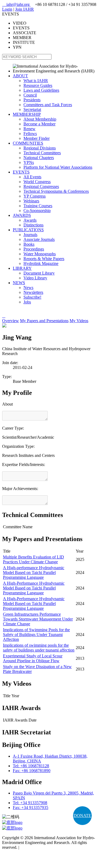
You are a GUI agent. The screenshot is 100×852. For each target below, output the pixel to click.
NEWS (19, 282)
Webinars (31, 201)
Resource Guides (37, 85)
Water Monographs (39, 254)
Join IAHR (24, 9)
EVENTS (21, 172)
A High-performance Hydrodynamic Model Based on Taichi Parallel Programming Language (33, 572)
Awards (30, 220)
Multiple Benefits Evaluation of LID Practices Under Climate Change (33, 559)
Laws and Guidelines (41, 90)
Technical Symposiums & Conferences (56, 191)
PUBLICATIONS (28, 230)
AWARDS (22, 215)
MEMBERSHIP (27, 114)
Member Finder (36, 138)
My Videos (79, 320)
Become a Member (39, 124)
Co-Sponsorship (37, 210)
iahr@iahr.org (16, 4)
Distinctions (33, 225)
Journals (30, 234)
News (28, 287)
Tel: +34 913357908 (30, 802)
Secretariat (32, 109)
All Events (32, 177)
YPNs (28, 162)
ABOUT (20, 76)
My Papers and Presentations (44, 320)
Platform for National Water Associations (57, 167)
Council (30, 95)
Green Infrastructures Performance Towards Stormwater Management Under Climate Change (38, 619)
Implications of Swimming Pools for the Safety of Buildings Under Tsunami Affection (36, 634)
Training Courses (37, 205)
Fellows (30, 133)
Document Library (39, 273)
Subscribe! (32, 297)
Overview (10, 320)
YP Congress (34, 196)
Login (7, 9)
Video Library (35, 278)
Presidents (32, 100)
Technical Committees (42, 153)
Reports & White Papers (43, 258)
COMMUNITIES (28, 143)
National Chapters (38, 157)
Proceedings (33, 249)
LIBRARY (22, 268)
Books (28, 244)
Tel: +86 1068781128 (31, 766)
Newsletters (33, 292)
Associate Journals (39, 239)
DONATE (82, 815)
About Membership (39, 119)
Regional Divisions (39, 148)
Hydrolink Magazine (40, 263)
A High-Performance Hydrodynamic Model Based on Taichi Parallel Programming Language (34, 588)
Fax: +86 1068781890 (31, 770)
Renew (29, 128)
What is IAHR (35, 80)
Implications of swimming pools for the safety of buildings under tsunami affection (38, 647)
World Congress (37, 181)
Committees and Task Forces (47, 104)
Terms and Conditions (38, 847)
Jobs (27, 302)
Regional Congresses (41, 186)
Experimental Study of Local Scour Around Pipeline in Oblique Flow (32, 658)
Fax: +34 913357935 (30, 807)
